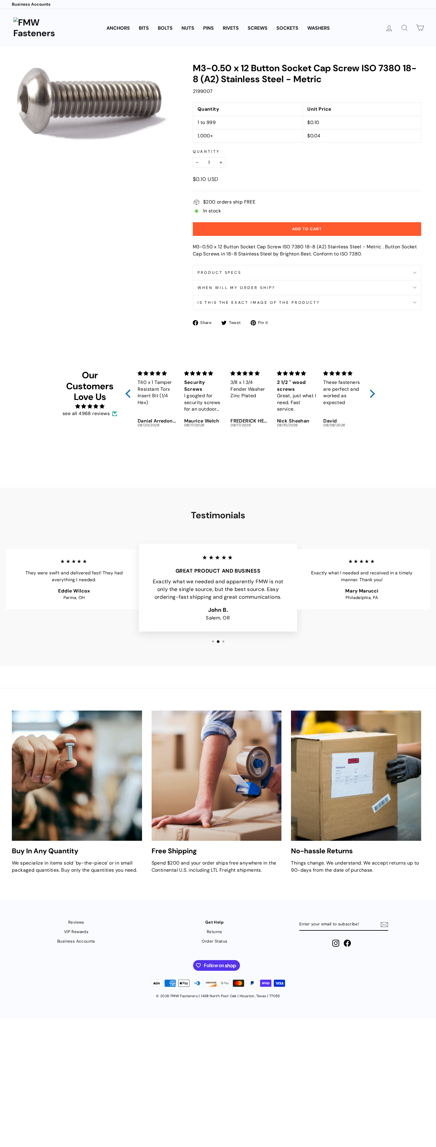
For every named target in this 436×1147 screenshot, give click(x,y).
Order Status (214, 941)
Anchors (118, 28)
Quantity (206, 151)
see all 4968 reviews (86, 413)
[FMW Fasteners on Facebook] (347, 943)
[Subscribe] (384, 924)
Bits (144, 28)
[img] (90, 406)
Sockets (287, 28)
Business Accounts (31, 4)
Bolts (165, 28)
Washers (318, 28)
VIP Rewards (76, 931)
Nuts (188, 28)
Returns (214, 931)
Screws (258, 28)
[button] (129, 394)
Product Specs (219, 272)
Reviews (76, 922)
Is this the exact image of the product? (259, 302)
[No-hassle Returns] (356, 776)
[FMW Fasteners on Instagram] (335, 943)
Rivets (231, 28)
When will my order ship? (237, 287)
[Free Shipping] (217, 776)
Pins (208, 28)
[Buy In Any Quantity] (77, 776)
